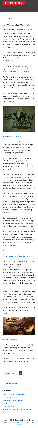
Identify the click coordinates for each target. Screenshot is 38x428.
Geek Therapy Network (22, 422)
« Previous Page (9, 373)
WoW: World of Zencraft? (17, 25)
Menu (33, 9)
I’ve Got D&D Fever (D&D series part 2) (14, 394)
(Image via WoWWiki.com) (12, 136)
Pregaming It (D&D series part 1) (13, 401)
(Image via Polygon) (10, 339)
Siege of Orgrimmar (12, 39)
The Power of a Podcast (10, 397)
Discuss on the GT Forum (24, 29)
